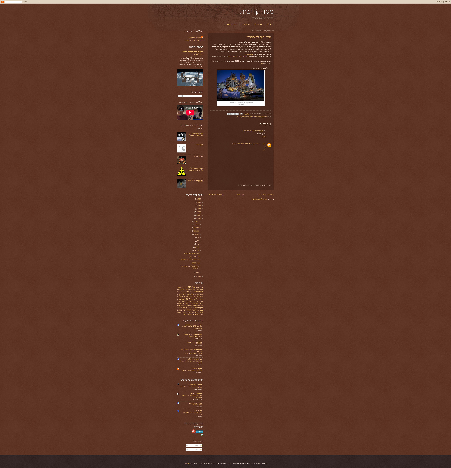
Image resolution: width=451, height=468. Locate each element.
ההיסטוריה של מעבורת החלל (238, 56)
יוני (198, 241)
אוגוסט (196, 234)
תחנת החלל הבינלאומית (249, 117)
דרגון (184, 294)
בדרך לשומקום (197, 405)
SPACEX (180, 287)
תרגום (184, 314)
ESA (201, 287)
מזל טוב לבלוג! (198, 157)
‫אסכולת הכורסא (196, 393)
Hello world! (198, 344)
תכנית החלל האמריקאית (195, 312)
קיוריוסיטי (184, 308)
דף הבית (240, 194)
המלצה (180, 296)
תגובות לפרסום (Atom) (259, 199)
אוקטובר (196, 228)
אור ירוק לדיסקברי (259, 37)
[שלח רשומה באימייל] (241, 114)
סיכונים (179, 306)
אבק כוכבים (195, 263)
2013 (199, 212)
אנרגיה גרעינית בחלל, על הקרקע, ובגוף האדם (195, 169)
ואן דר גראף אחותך (195, 403)
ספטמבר (196, 231)
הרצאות (246, 24)
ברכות (183, 292)
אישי (201, 289)
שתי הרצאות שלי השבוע (191, 253)
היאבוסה (193, 296)
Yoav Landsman (254, 144)
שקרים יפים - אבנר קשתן (193, 334)
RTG (185, 287)
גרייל (178, 292)
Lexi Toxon (198, 411)
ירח (202, 301)
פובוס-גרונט (191, 308)
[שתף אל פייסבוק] (230, 114)
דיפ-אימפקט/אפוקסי (193, 294)
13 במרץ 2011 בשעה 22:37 (248, 144)
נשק (202, 305)
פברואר (196, 250)
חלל (196, 298)
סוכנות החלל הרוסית (194, 305)
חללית (189, 298)
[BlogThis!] (235, 114)
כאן (262, 63)
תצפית (195, 314)
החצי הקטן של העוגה (195, 336)
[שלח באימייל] (237, 114)
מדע (183, 301)
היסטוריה (187, 296)
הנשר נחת (200, 145)
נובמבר (196, 224)
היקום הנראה (197, 369)
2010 (199, 276)
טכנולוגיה (180, 299)
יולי (198, 237)
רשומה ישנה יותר (215, 194)
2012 (199, 215)
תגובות (198, 449)
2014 (199, 209)
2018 (199, 199)
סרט (196, 308)
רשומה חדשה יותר (265, 194)
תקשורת (189, 314)
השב (264, 137)
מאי (197, 244)
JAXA (197, 287)
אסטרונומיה (198, 292)
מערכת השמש (183, 303)
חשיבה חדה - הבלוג (195, 359)
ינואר (197, 272)
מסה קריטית (257, 11)
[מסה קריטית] (202, 435)
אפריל (197, 247)
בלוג (269, 24)
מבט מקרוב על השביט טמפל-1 (189, 260)
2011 (199, 218)
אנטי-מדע (196, 289)
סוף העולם (185, 305)
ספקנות (200, 308)
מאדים (188, 301)
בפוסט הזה (249, 54)
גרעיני (201, 294)
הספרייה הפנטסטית (195, 384)
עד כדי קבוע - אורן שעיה (193, 325)
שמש (198, 310)
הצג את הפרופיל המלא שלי (194, 40)
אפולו (191, 292)
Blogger (186, 463)
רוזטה (179, 308)
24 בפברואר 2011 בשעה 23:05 (253, 131)
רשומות (197, 445)
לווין (193, 301)
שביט (201, 310)
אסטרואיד (188, 289)
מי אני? (258, 24)
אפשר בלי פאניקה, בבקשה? (193, 353)
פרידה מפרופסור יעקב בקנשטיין (192, 370)
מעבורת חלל (262, 117)
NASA (239, 117)
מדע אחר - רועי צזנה (195, 342)
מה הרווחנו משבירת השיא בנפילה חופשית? (196, 134)
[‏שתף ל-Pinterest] (228, 114)
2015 (199, 205)
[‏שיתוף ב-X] (233, 114)
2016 (199, 202)
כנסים (197, 301)
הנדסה (201, 299)
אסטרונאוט (180, 289)
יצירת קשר (232, 24)
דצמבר (196, 221)
